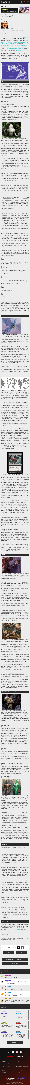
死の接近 (23, 447)
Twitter (9, 929)
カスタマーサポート (20, 1064)
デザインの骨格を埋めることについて (14, 48)
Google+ (18, 929)
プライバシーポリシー (7, 1064)
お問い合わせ (18, 1072)
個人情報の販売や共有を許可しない (22, 1067)
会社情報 (4, 1072)
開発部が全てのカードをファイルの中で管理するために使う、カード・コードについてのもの (14, 42)
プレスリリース (19, 1070)
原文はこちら (26, 37)
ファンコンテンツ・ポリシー (8, 1066)
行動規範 (17, 1061)
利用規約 (4, 1061)
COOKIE (3, 1070)
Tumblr (13, 929)
